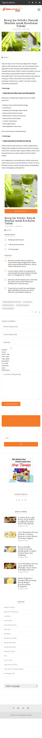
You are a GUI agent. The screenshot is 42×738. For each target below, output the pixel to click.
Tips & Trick (8, 660)
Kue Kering (8, 620)
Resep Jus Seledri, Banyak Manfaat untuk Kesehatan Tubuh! (20, 221)
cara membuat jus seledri (11, 302)
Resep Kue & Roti (10, 638)
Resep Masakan (10, 643)
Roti (5, 656)
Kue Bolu (7, 616)
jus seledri (27, 302)
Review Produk (9, 651)
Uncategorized (9, 673)
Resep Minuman (10, 647)
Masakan (7, 634)
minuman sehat (8, 305)
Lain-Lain (7, 629)
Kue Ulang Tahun (10, 625)
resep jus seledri (22, 305)
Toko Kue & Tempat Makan (14, 669)
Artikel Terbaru (9, 607)
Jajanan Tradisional (11, 612)
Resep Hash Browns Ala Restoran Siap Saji (17, 141)
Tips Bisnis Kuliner (10, 665)
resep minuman (8, 308)
